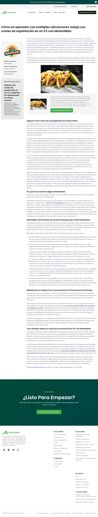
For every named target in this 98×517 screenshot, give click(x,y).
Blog (77, 476)
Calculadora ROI (80, 479)
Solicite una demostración (35, 367)
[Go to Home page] (9, 12)
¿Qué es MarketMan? (60, 434)
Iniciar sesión (57, 451)
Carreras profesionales (60, 448)
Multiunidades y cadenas (82, 447)
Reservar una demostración (62, 454)
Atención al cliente (81, 487)
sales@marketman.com (83, 495)
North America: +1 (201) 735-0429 (86, 497)
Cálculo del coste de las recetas (85, 450)
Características (58, 437)
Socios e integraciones (60, 440)
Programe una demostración (49, 412)
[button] (32, 12)
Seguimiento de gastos (82, 442)
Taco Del (60, 39)
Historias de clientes (82, 482)
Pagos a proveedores (81, 456)
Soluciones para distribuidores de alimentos (85, 459)
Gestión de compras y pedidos (84, 445)
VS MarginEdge (58, 461)
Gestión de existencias (82, 439)
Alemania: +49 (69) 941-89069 (85, 502)
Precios (56, 443)
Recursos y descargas (82, 485)
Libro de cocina (80, 453)
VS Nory (56, 467)
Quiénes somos (58, 445)
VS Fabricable (58, 464)
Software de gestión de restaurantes (82, 435)
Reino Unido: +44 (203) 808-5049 (86, 499)
